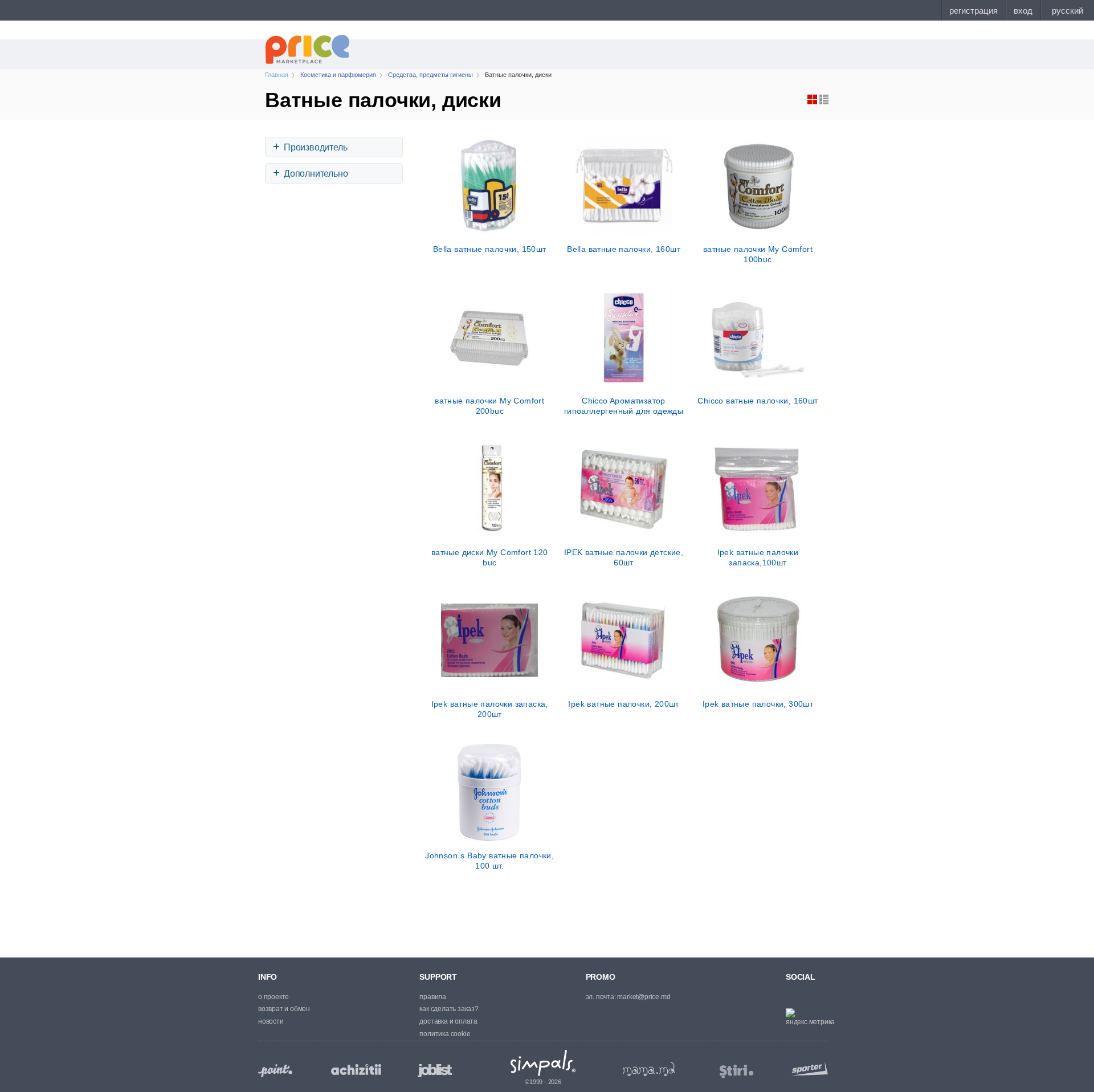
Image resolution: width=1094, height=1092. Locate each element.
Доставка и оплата (448, 1021)
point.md (275, 1070)
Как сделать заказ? (448, 1009)
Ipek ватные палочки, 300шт (758, 703)
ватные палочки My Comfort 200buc (489, 405)
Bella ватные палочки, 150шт (489, 249)
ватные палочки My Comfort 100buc (758, 254)
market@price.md (643, 997)
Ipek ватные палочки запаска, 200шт (489, 709)
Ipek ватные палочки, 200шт (623, 703)
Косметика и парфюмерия (338, 74)
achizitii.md (356, 1069)
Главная (276, 74)
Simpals (543, 1063)
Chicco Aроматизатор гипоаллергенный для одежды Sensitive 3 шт (623, 405)
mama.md (649, 1069)
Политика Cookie (444, 1034)
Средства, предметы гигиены (430, 74)
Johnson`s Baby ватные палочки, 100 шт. (489, 860)
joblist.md (435, 1070)
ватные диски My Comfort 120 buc (489, 557)
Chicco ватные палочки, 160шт (757, 400)
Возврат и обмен (284, 1009)
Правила (432, 997)
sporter (807, 1068)
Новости (271, 1021)
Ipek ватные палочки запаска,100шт (758, 557)
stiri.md (737, 1072)
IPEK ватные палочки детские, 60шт (623, 557)
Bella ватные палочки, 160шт (623, 249)
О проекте (273, 997)
